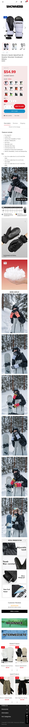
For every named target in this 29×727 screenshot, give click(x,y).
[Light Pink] (21, 88)
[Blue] (11, 83)
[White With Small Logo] (11, 88)
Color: (7, 79)
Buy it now (15, 111)
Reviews (15, 123)
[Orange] (16, 88)
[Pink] (6, 88)
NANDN (3, 60)
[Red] (6, 94)
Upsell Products (14, 674)
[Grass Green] (11, 94)
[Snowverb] (14, 7)
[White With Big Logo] (16, 83)
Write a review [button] (14, 611)
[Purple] (6, 83)
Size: (5, 98)
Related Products (14, 643)
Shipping (22, 123)
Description (7, 123)
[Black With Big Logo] (16, 94)
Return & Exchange (14, 127)
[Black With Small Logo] (21, 94)
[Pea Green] (21, 83)
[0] (26, 2)
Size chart (17, 115)
